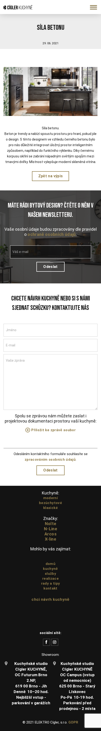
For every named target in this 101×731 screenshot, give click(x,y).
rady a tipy (50, 583)
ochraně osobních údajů (51, 234)
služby (50, 573)
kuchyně (50, 569)
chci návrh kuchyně (50, 599)
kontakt (50, 588)
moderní (50, 498)
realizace (50, 578)
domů (50, 564)
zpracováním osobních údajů (50, 459)
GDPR (73, 722)
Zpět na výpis (50, 176)
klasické (50, 508)
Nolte (50, 523)
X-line (50, 539)
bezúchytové (50, 503)
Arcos (50, 533)
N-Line (50, 528)
